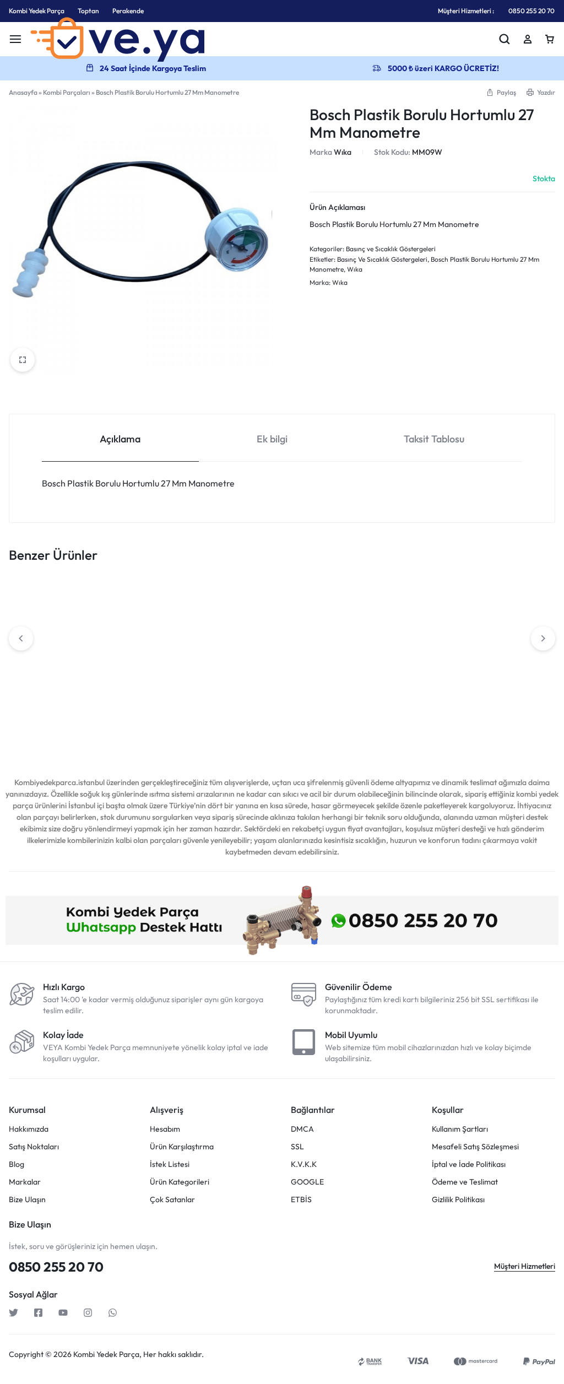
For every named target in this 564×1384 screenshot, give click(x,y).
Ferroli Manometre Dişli (271, 711)
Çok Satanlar (172, 1199)
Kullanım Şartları (460, 1129)
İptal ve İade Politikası (469, 1164)
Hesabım (165, 1129)
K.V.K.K (304, 1164)
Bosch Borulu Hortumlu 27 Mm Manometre (164, 716)
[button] (501, 92)
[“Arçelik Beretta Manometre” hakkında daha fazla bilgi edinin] (49, 668)
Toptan (88, 11)
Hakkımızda (28, 1129)
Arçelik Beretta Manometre (56, 711)
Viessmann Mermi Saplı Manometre (382, 716)
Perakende (128, 11)
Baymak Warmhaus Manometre (486, 716)
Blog (16, 1164)
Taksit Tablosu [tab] (434, 438)
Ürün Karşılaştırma (182, 1146)
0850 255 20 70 (531, 11)
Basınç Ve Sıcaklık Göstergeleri (382, 259)
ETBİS (301, 1199)
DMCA (302, 1129)
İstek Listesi (169, 1164)
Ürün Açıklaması (337, 207)
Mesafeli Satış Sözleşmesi (475, 1146)
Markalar (25, 1182)
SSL (297, 1146)
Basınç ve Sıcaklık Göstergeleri (391, 249)
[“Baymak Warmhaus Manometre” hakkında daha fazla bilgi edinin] (492, 668)
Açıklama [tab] (120, 438)
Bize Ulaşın (27, 1199)
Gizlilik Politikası (458, 1199)
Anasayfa (23, 92)
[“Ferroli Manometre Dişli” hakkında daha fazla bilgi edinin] (270, 668)
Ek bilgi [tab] (272, 438)
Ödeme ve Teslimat (465, 1182)
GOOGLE (307, 1182)
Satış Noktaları (34, 1146)
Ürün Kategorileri (179, 1182)
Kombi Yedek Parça (36, 11)
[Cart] (549, 39)
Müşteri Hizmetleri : (466, 11)
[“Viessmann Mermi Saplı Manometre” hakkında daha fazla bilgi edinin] (382, 668)
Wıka (342, 152)
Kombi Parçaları (66, 92)
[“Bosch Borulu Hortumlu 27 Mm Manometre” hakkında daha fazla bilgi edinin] (159, 668)
